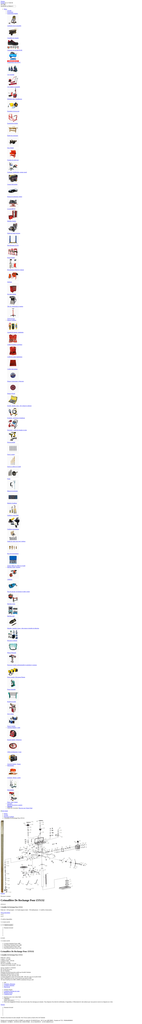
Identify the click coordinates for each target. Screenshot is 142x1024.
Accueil (9, 10)
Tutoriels (9, 806)
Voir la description (5, 912)
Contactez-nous (8, 994)
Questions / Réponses (9, 984)
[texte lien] (4, 811)
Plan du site (7, 987)
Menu (5, 9)
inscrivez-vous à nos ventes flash (12, 997)
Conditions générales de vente (11, 991)
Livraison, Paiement (9, 985)
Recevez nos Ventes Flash (25, 808)
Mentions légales (8, 992)
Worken (3, 1)
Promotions (10, 12)
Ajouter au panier (9, 925)
